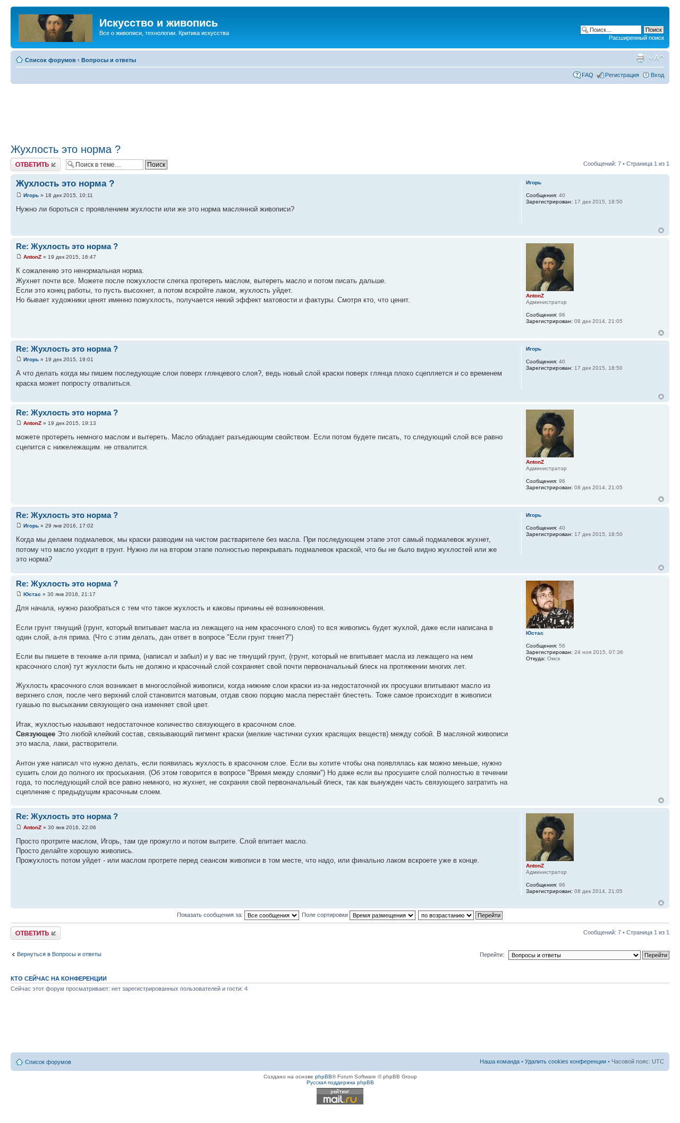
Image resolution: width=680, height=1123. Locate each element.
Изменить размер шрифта (656, 58)
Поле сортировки (326, 915)
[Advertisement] (340, 110)
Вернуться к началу (661, 230)
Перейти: (492, 954)
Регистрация (622, 75)
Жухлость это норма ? (66, 149)
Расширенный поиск (636, 38)
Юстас (32, 594)
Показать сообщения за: (210, 915)
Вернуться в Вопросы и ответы (59, 954)
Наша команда (500, 1061)
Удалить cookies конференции (565, 1061)
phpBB (323, 1076)
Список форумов (50, 60)
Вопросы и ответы (108, 60)
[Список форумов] (56, 26)
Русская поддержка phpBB (340, 1082)
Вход (657, 75)
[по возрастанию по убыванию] (461, 915)
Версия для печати (640, 58)
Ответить (23, 161)
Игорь (31, 195)
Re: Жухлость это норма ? (67, 246)
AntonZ (32, 257)
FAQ (587, 75)
